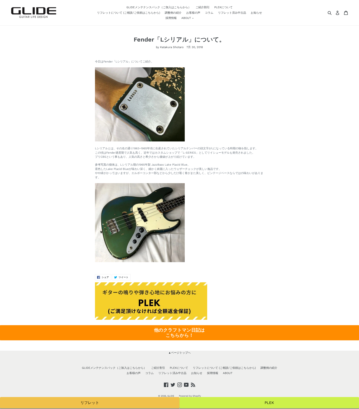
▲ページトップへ (179, 352)
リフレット (89, 402)
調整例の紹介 (173, 12)
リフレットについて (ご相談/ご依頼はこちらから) (128, 12)
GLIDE (170, 396)
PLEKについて (223, 7)
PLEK (269, 402)
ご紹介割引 (203, 7)
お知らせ (256, 12)
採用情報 (171, 18)
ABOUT (186, 18)
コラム (209, 12)
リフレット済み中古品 (232, 12)
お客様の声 (193, 12)
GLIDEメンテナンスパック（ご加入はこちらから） (158, 7)
